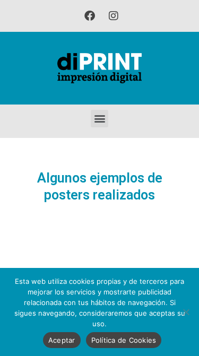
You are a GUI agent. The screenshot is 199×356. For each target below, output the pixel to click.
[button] (99, 118)
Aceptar (61, 340)
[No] (185, 312)
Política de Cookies (124, 340)
